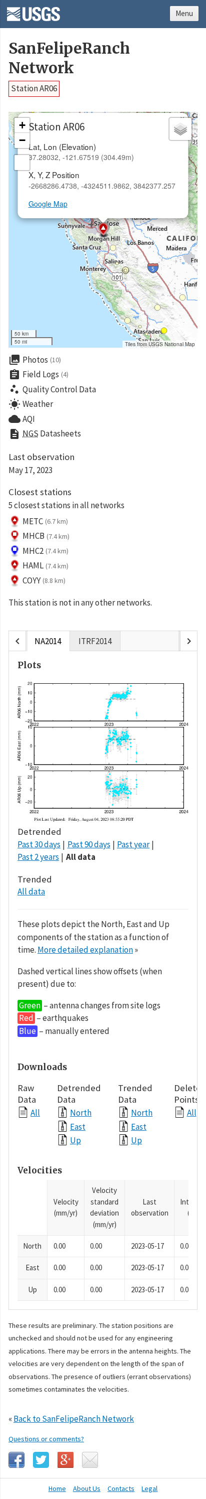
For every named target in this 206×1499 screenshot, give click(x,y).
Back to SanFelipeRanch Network (74, 1418)
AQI (21, 419)
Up (75, 1140)
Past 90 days (89, 844)
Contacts (121, 1488)
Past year (133, 844)
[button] (103, 230)
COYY (44, 580)
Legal (150, 1488)
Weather (30, 404)
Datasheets (44, 434)
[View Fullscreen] (22, 162)
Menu (184, 13)
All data (81, 856)
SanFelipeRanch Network (69, 58)
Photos (34, 360)
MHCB (46, 535)
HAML (45, 565)
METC (45, 521)
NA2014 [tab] (47, 641)
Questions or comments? (46, 1438)
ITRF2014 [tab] (95, 641)
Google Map (48, 204)
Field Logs (38, 375)
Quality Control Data (52, 389)
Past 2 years (38, 856)
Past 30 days (39, 844)
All (35, 1112)
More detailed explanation (85, 949)
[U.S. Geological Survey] (33, 10)
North (81, 1112)
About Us (86, 1488)
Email (90, 1460)
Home (57, 1488)
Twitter (41, 1460)
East (78, 1126)
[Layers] (181, 129)
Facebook (16, 1460)
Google (66, 1460)
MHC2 (45, 550)
